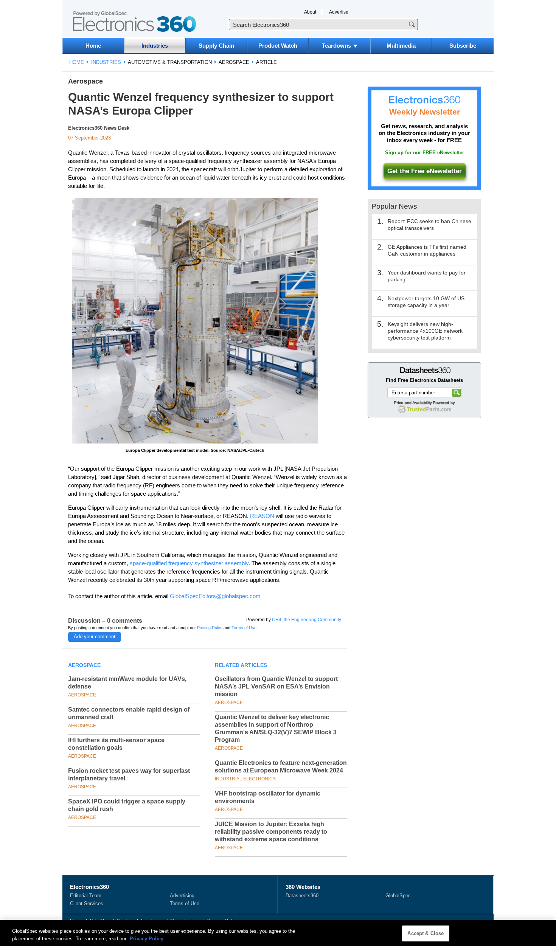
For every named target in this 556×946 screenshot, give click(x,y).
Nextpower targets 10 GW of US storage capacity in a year (426, 301)
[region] (278, 933)
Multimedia (401, 45)
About (310, 12)
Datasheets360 (302, 895)
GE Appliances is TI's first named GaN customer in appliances (427, 250)
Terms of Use (243, 627)
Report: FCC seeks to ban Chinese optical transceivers (429, 224)
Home (93, 45)
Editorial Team (85, 895)
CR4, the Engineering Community (306, 619)
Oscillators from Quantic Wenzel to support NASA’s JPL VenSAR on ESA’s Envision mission (276, 686)
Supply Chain (216, 45)
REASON (262, 516)
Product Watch (277, 45)
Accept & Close (425, 933)
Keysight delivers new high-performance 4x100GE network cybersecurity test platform (425, 331)
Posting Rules (209, 627)
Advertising (182, 895)
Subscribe (462, 45)
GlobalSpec (398, 895)
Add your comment (94, 636)
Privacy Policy (146, 938)
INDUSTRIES (106, 62)
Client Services (86, 903)
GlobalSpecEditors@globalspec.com (215, 596)
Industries (154, 45)
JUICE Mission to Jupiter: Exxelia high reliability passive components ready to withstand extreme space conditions (271, 831)
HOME (76, 62)
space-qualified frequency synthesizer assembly (189, 563)
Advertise (338, 12)
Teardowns (336, 45)
